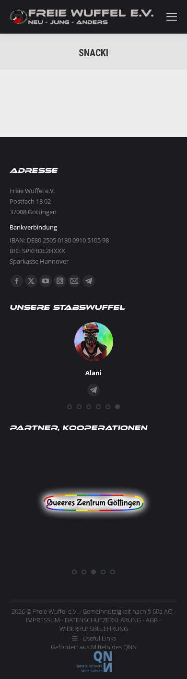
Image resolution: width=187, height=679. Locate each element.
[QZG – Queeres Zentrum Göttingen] (93, 560)
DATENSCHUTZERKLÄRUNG (103, 620)
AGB (152, 620)
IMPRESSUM (43, 620)
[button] (69, 406)
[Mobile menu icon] (171, 17)
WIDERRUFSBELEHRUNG (93, 628)
